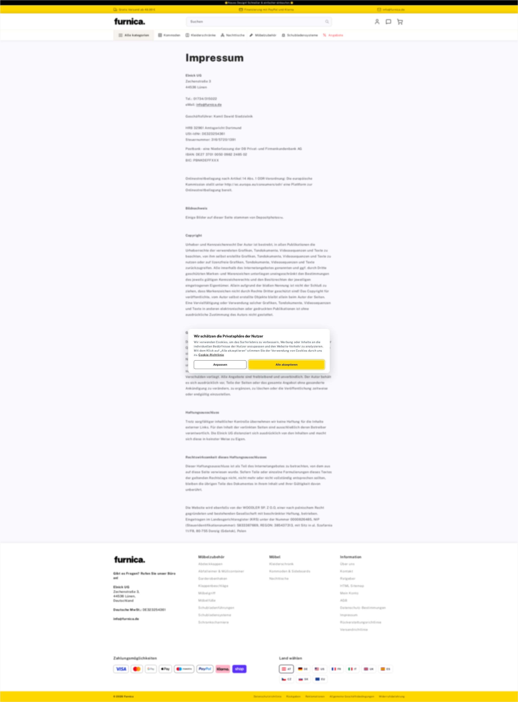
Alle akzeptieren (287, 364)
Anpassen (220, 364)
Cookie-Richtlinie (211, 354)
